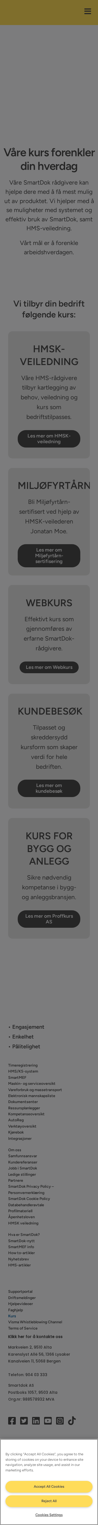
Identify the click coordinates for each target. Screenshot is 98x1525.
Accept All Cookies (49, 1486)
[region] (49, 1482)
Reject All (49, 1501)
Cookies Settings (49, 1515)
